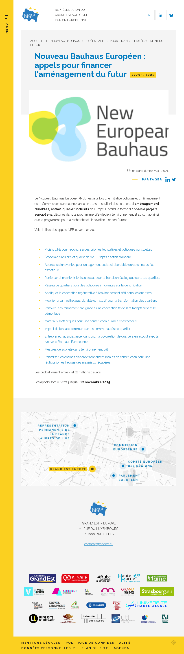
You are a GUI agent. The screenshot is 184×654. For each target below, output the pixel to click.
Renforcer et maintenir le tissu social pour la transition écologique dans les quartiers (102, 277)
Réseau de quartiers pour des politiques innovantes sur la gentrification (93, 285)
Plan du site (94, 648)
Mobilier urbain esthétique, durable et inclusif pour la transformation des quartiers (101, 300)
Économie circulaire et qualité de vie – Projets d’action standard (88, 257)
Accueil (36, 41)
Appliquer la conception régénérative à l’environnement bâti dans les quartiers (98, 293)
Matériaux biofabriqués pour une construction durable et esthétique (91, 321)
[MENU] (6, 17)
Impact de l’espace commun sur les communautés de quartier (87, 329)
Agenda (121, 648)
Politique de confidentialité (98, 642)
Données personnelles (46, 648)
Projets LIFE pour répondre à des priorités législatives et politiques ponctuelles (98, 249)
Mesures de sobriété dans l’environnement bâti (77, 349)
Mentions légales (40, 642)
